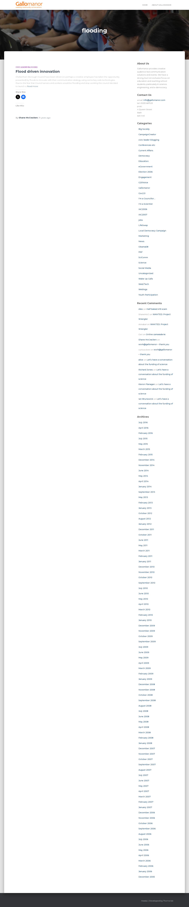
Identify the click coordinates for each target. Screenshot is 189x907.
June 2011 (143, 540)
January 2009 (145, 679)
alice (140, 360)
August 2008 (144, 706)
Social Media (144, 268)
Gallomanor (144, 188)
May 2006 (143, 850)
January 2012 (145, 524)
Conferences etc (146, 145)
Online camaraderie (155, 334)
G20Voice (143, 182)
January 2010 (145, 620)
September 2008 (147, 700)
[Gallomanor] (29, 5)
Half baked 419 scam (157, 309)
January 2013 (145, 508)
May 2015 (143, 444)
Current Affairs (145, 150)
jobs (140, 220)
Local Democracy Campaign (152, 230)
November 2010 (146, 572)
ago (45, 117)
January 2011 (144, 561)
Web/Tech (143, 284)
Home (145, 5)
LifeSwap (143, 225)
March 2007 (144, 796)
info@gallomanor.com (154, 100)
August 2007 (144, 770)
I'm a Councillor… (146, 198)
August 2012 (144, 518)
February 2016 (145, 433)
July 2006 (143, 839)
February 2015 (145, 454)
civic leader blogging (27, 67)
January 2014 (145, 486)
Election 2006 (145, 172)
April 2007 (143, 791)
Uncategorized (145, 273)
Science (142, 262)
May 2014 (143, 476)
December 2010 (146, 567)
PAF (140, 252)
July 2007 (143, 775)
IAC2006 (142, 209)
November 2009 (146, 631)
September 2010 (146, 583)
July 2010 (143, 588)
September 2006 (147, 828)
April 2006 (143, 855)
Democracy (144, 156)
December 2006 (146, 812)
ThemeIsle (168, 901)
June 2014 (143, 470)
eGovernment (145, 166)
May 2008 (143, 721)
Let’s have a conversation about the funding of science (155, 374)
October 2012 (145, 513)
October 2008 (145, 695)
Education (143, 161)
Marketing (143, 236)
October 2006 (145, 823)
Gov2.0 (141, 193)
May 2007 (143, 786)
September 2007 (147, 764)
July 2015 (142, 438)
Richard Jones (145, 369)
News (141, 241)
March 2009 (144, 668)
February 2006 (145, 866)
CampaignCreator (147, 134)
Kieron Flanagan (146, 384)
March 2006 (144, 861)
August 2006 (144, 834)
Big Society (144, 129)
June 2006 (143, 844)
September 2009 (147, 641)
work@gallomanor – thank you (153, 344)
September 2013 (146, 492)
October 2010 (145, 577)
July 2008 (143, 711)
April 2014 (143, 481)
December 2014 (146, 460)
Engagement (145, 177)
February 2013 (145, 502)
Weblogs (142, 289)
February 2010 (145, 615)
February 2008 (145, 738)
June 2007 (143, 780)
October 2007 (145, 759)
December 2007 (146, 748)
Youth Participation (148, 295)
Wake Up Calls (145, 279)
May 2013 (143, 497)
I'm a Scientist (145, 204)
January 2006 (145, 871)
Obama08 (143, 247)
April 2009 (143, 663)
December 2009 (146, 625)
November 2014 (146, 465)
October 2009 (145, 636)
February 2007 (145, 802)
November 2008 (146, 689)
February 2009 (145, 673)
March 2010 (144, 609)
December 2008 (146, 684)
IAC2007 (142, 214)
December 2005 (146, 877)
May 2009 (143, 657)
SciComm (143, 257)
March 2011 (144, 550)
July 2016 (143, 422)
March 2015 (144, 449)
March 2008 (144, 732)
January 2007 (145, 807)
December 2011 (146, 529)
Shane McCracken (147, 339)
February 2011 (145, 556)
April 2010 (143, 604)
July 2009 (143, 647)
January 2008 (145, 743)
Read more (32, 86)
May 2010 (143, 599)
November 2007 (146, 754)
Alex (140, 309)
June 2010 (143, 593)
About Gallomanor (161, 5)
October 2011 (145, 535)
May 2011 (142, 545)
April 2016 (143, 428)
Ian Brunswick (145, 399)
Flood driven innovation (38, 71)
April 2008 (143, 727)
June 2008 (143, 716)
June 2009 (143, 652)
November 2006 (146, 818)
